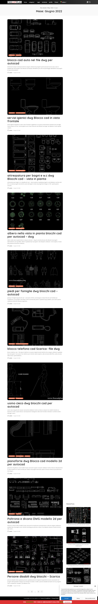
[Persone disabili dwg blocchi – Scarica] (35, 554)
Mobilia (27, 456)
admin (10, 72)
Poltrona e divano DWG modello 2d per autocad (34, 520)
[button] (95, 586)
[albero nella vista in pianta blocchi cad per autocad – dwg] (35, 211)
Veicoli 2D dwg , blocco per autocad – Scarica (79, 524)
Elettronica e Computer (22, 343)
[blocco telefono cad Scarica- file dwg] (35, 327)
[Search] (90, 2)
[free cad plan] (14, 2)
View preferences (90, 598)
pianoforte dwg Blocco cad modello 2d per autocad (34, 462)
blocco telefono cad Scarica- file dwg (33, 349)
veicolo (18, 55)
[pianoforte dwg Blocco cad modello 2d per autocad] (35, 439)
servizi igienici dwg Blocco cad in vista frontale (33, 119)
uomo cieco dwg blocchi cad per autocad (29, 404)
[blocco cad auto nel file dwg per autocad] (35, 38)
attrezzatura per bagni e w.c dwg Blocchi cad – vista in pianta (30, 177)
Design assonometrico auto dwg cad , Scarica (79, 565)
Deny (78, 598)
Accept (66, 598)
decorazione (20, 456)
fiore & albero (20, 228)
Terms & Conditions (45, 598)
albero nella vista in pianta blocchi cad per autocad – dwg (34, 234)
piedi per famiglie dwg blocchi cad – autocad (32, 292)
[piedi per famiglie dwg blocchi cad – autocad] (35, 269)
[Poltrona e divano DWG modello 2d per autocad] (35, 497)
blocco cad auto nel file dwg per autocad (30, 61)
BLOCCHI (12, 55)
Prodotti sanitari (20, 112)
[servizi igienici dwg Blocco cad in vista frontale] (35, 96)
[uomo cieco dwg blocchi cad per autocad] (35, 381)
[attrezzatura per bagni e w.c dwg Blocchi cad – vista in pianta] (35, 153)
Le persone (19, 286)
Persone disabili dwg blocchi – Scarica (33, 576)
